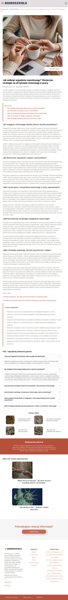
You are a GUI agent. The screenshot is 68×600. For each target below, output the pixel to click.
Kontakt (7, 586)
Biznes (34, 552)
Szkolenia (34, 565)
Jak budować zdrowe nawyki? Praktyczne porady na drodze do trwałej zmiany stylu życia (25, 420)
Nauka (34, 557)
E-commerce (34, 554)
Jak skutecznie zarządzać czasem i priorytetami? (22, 111)
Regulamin (40, 597)
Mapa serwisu (27, 597)
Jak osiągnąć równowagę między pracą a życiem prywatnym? (26, 108)
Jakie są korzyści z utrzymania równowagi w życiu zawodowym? (27, 113)
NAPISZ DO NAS (34, 531)
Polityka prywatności (12, 597)
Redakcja (7, 582)
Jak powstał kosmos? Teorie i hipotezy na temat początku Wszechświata (54, 578)
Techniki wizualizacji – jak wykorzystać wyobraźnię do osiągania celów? (25, 297)
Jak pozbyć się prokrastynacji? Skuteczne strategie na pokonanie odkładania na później (54, 430)
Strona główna (4, 9)
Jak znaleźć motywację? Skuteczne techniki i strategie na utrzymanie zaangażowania (29, 300)
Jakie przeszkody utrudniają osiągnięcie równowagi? (23, 116)
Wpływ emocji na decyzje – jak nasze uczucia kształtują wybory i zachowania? (34, 482)
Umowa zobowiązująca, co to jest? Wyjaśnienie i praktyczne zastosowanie (54, 554)
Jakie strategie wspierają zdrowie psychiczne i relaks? (24, 118)
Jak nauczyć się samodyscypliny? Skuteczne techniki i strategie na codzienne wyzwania (24, 430)
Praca (34, 560)
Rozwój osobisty (14, 9)
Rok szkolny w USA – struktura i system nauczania (34, 508)
